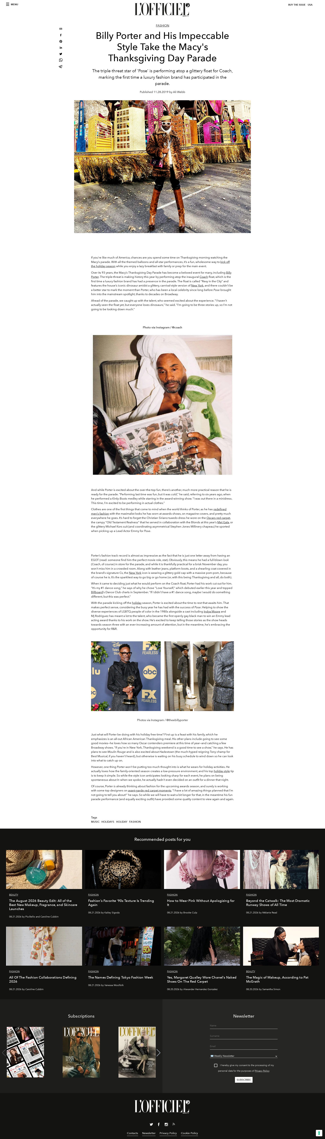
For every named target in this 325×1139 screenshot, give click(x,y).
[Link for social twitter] (151, 1125)
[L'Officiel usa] (162, 9)
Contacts (132, 1133)
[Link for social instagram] (166, 1125)
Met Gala (223, 522)
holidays (107, 821)
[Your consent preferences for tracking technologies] (319, 1133)
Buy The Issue (297, 4)
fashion (135, 821)
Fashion (162, 25)
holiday (137, 603)
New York (197, 285)
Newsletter (149, 1133)
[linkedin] (60, 48)
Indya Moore (212, 611)
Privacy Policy (262, 1070)
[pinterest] (60, 42)
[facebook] (60, 35)
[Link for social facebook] (158, 1125)
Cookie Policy (189, 1133)
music (95, 821)
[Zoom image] (162, 404)
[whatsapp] (60, 61)
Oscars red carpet (218, 518)
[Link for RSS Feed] (173, 1124)
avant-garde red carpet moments (149, 790)
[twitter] (60, 54)
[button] (158, 1053)
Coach (204, 277)
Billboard (97, 592)
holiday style (222, 771)
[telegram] (60, 67)
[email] (60, 29)
